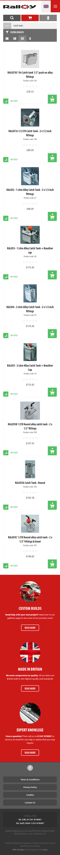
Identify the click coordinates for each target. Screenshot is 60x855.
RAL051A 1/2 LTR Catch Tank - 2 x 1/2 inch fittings (30, 133)
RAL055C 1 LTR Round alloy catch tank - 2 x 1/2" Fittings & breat (30, 539)
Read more (30, 627)
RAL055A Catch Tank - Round (30, 483)
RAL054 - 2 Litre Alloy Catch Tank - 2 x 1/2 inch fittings (30, 309)
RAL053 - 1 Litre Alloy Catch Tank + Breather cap (30, 250)
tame (45, 849)
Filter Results (17, 32)
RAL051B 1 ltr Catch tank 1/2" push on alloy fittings (30, 74)
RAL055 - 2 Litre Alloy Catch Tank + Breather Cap (30, 367)
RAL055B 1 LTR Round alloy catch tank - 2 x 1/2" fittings (30, 426)
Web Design (18, 849)
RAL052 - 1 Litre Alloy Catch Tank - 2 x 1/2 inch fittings (30, 192)
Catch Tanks (18, 25)
